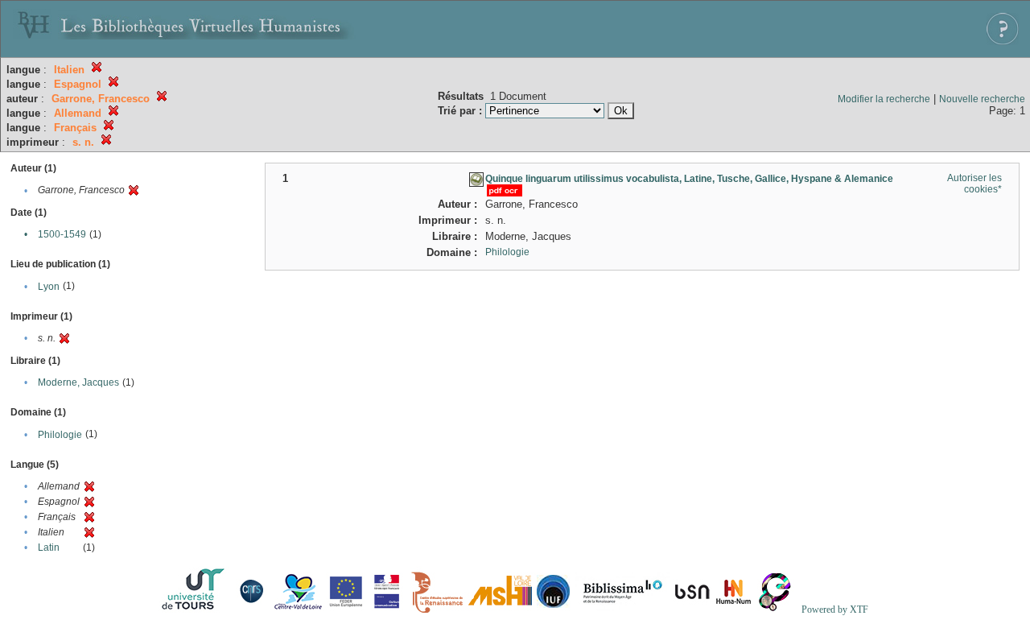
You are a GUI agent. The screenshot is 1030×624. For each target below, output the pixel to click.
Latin (49, 547)
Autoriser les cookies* (974, 183)
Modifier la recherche (884, 99)
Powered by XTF (834, 609)
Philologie (60, 434)
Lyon (49, 286)
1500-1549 (62, 234)
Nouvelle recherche (982, 99)
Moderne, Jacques (78, 382)
